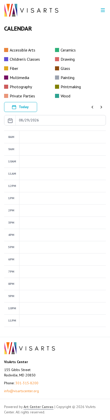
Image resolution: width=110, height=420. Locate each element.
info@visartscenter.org (21, 391)
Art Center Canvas (38, 406)
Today (24, 107)
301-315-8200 (26, 383)
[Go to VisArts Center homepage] (31, 10)
